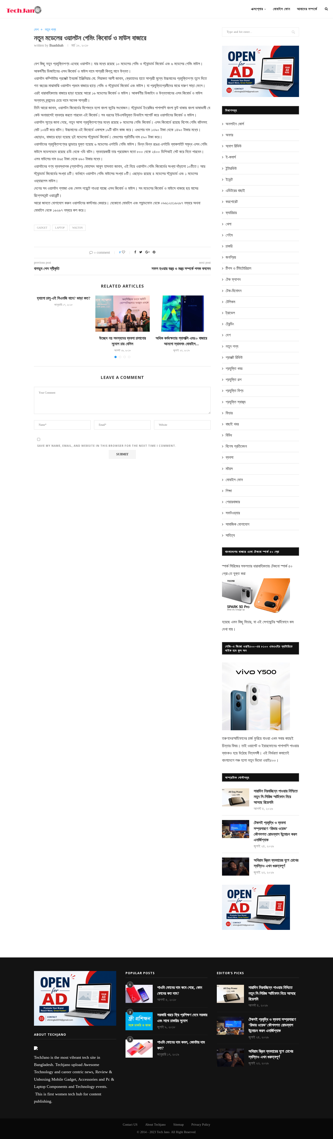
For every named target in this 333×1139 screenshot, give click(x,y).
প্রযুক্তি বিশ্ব (234, 390)
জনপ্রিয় (231, 257)
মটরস (229, 468)
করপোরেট (232, 201)
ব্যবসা (229, 457)
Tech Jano (163, 1132)
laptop (60, 227)
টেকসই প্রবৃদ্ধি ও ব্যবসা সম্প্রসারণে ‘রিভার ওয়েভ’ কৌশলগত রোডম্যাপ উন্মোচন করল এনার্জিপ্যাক (275, 831)
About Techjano (155, 1124)
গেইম (229, 235)
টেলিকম (230, 302)
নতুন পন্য (50, 29)
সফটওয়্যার (233, 513)
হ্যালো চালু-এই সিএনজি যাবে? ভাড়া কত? (63, 298)
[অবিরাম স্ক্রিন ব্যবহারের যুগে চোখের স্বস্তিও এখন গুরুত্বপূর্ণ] (235, 867)
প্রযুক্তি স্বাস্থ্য (236, 402)
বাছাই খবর (232, 424)
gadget (42, 227)
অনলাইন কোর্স (235, 124)
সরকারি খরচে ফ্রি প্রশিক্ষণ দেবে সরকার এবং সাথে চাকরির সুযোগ (182, 1018)
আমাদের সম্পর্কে (307, 9)
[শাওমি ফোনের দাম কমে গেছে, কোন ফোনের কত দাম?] (139, 994)
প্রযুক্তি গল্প (233, 379)
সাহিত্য (230, 535)
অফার (229, 135)
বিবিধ (229, 435)
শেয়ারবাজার (233, 502)
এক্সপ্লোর (257, 9)
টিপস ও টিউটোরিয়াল (238, 268)
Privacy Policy (200, 1124)
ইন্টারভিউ (231, 168)
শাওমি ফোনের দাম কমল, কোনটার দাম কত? (181, 1045)
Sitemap (178, 1124)
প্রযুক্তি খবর (234, 368)
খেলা (228, 224)
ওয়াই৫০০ (269, 760)
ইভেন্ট (229, 179)
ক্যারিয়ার (231, 212)
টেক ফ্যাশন (233, 279)
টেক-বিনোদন (233, 290)
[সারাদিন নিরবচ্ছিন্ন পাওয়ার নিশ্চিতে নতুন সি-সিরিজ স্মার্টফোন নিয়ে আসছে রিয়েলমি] (235, 797)
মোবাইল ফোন (281, 9)
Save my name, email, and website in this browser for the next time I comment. (106, 446)
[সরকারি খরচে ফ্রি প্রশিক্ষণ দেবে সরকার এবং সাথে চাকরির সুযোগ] (139, 1021)
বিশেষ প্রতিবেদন (236, 446)
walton (77, 227)
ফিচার (229, 413)
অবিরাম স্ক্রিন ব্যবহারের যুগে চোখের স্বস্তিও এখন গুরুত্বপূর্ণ (276, 863)
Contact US (130, 1124)
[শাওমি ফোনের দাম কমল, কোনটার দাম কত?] (139, 1049)
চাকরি (229, 246)
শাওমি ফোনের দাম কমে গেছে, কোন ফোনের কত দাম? (179, 990)
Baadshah (56, 45)
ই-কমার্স (231, 157)
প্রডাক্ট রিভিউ (234, 357)
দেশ (36, 29)
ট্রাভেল (230, 313)
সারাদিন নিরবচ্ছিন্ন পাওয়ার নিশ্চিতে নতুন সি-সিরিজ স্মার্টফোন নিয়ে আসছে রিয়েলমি (276, 797)
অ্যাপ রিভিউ (233, 146)
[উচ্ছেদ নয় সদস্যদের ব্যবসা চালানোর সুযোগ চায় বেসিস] (122, 313)
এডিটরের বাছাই (235, 190)
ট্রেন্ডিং (230, 324)
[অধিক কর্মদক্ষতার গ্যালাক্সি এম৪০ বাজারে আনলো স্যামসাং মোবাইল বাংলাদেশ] (181, 313)
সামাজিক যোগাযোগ (237, 524)
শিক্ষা (229, 491)
